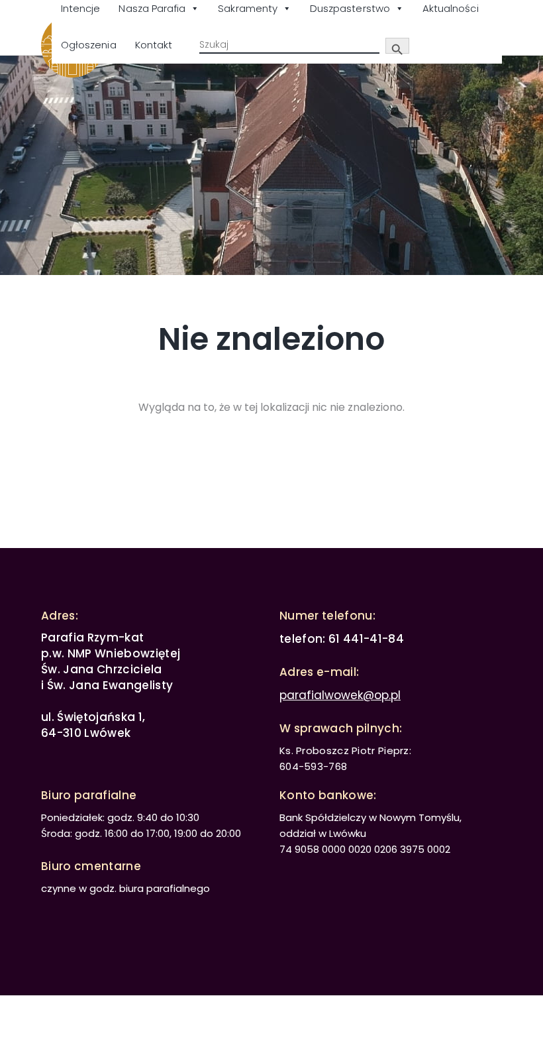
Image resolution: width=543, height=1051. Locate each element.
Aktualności (450, 8)
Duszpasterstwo (350, 8)
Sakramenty (247, 8)
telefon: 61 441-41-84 (341, 639)
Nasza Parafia (152, 8)
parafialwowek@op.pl (340, 695)
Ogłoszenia (89, 45)
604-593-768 (313, 766)
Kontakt (153, 45)
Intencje (80, 8)
